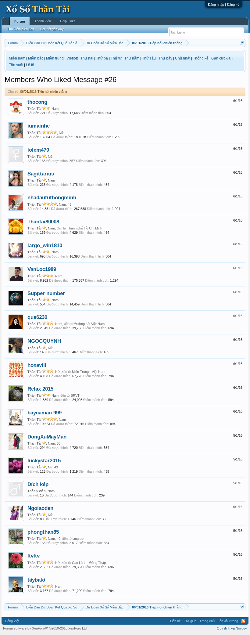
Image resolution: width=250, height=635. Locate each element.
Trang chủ (207, 621)
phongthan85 (43, 532)
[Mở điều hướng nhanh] (242, 43)
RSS (243, 621)
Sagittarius (40, 174)
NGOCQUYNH (44, 341)
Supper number (46, 293)
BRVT (75, 395)
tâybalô (36, 580)
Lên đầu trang (228, 621)
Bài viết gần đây (52, 29)
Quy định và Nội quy (232, 628)
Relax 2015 (40, 389)
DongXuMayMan (46, 437)
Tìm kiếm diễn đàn (20, 29)
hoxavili (36, 365)
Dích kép (37, 484)
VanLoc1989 (41, 269)
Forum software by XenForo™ (45, 628)
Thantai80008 (43, 221)
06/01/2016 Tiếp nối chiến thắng (43, 91)
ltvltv (33, 556)
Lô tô (30, 65)
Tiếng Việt (12, 621)
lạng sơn (79, 538)
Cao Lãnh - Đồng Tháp (89, 563)
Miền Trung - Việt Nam (88, 371)
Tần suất (16, 65)
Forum (19, 21)
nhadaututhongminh (51, 197)
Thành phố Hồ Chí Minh (84, 228)
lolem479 (38, 150)
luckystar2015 (44, 460)
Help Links (68, 21)
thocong (37, 102)
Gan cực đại (221, 58)
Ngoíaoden (40, 508)
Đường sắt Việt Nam (89, 324)
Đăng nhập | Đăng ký (223, 4)
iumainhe (38, 126)
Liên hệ (175, 621)
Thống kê (201, 58)
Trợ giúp (190, 621)
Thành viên (42, 21)
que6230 (37, 317)
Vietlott (72, 58)
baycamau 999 (44, 413)
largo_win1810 (44, 245)
